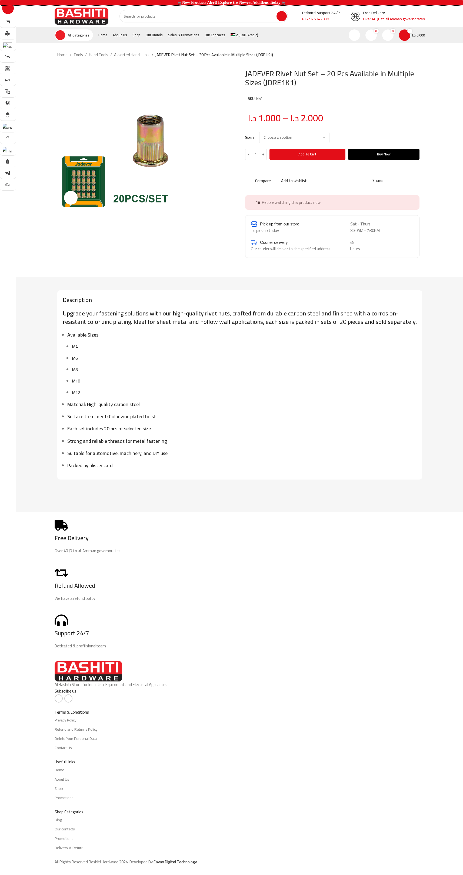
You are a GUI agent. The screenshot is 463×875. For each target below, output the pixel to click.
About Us (62, 779)
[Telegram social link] (412, 180)
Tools (78, 55)
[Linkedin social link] (406, 180)
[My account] (354, 35)
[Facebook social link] (386, 180)
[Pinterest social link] (399, 180)
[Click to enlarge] (71, 197)
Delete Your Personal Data (76, 738)
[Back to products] (412, 55)
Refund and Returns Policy (76, 729)
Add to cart (307, 154)
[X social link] (393, 180)
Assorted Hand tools (131, 55)
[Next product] (419, 55)
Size (248, 137)
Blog (58, 819)
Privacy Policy (65, 720)
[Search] (282, 16)
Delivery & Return (69, 847)
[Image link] (88, 671)
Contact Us (63, 747)
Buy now (384, 154)
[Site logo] (82, 16)
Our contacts (65, 829)
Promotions (64, 797)
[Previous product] (406, 55)
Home (62, 55)
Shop (59, 788)
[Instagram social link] (68, 698)
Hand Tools (98, 55)
